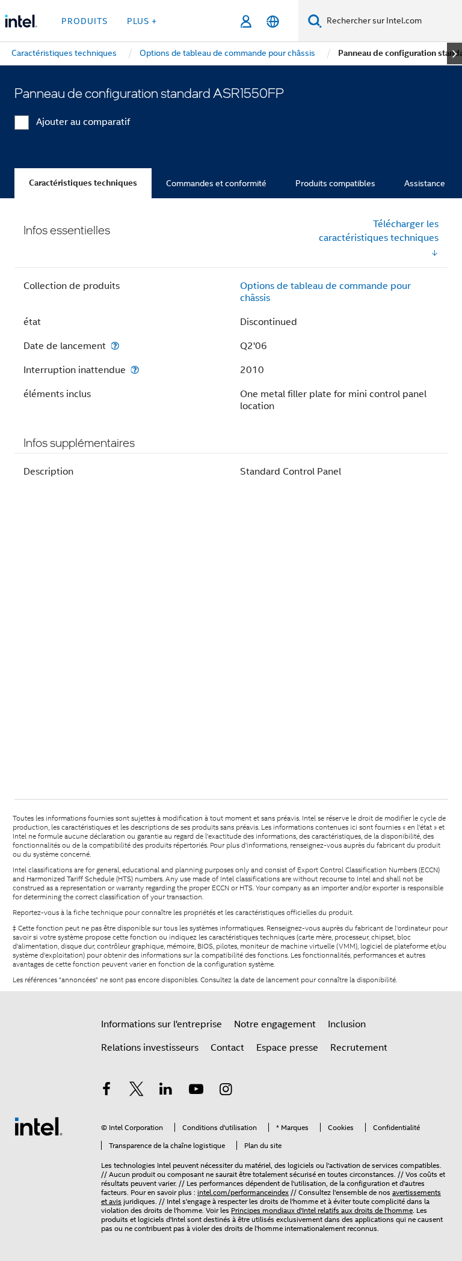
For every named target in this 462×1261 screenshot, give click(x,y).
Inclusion (347, 1024)
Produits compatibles (335, 183)
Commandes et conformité (216, 183)
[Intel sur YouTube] (196, 1091)
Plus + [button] (142, 21)
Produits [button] (84, 21)
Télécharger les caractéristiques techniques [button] (379, 231)
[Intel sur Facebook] (106, 1091)
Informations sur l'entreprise (161, 1024)
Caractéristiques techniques (83, 183)
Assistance (424, 183)
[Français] (272, 21)
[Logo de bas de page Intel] (38, 1126)
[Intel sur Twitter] (136, 1091)
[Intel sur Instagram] (225, 1091)
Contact (227, 1048)
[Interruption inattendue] (134, 370)
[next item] (454, 53)
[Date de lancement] (115, 346)
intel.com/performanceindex (243, 1192)
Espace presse (287, 1048)
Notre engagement (275, 1024)
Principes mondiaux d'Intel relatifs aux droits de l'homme (322, 1210)
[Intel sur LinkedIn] (166, 1091)
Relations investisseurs (150, 1048)
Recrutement (358, 1048)
